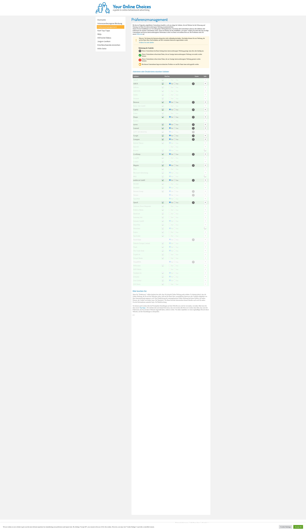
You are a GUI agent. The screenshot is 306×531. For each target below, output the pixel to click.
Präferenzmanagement (107, 27)
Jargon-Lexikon (103, 41)
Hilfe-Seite (101, 48)
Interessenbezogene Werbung (109, 23)
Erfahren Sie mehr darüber (146, 42)
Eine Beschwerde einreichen (108, 45)
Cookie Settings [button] (285, 527)
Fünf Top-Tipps (103, 30)
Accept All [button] (298, 527)
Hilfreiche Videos (104, 38)
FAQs (99, 34)
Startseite (101, 20)
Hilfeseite (139, 34)
